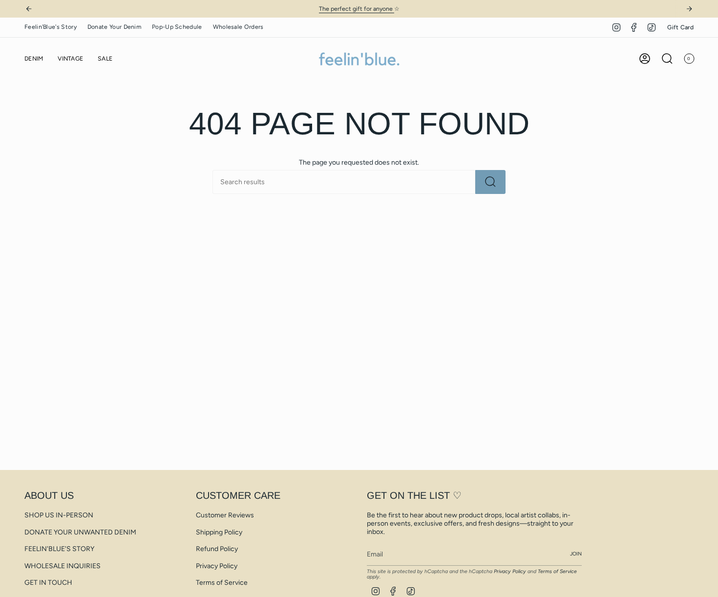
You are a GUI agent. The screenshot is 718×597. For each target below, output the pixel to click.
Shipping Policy (219, 532)
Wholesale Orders (238, 26)
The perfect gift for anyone (356, 8)
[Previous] (28, 8)
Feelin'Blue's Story (50, 26)
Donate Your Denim (114, 26)
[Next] (689, 8)
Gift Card (680, 27)
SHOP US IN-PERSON (58, 515)
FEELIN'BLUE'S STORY (59, 549)
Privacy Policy (216, 566)
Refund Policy (217, 549)
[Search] (490, 182)
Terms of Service (222, 582)
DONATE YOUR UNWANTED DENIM (80, 532)
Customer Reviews (225, 515)
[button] (33, 59)
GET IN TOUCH (48, 582)
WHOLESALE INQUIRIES (62, 566)
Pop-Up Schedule (177, 26)
